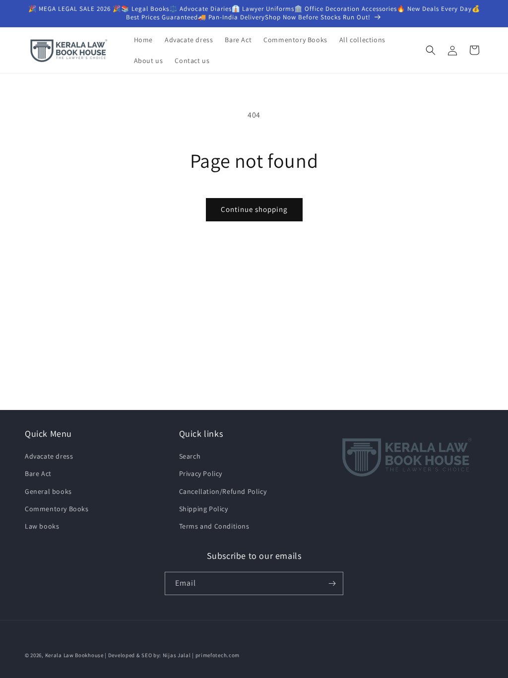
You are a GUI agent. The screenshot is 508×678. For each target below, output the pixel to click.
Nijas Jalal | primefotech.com (201, 655)
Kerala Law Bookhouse (74, 655)
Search (190, 456)
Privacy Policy (200, 473)
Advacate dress (49, 456)
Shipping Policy (203, 508)
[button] (431, 50)
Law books (42, 526)
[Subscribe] (332, 583)
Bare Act (38, 473)
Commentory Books (57, 508)
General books (48, 491)
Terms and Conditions (214, 526)
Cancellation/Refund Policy (223, 491)
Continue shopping (254, 209)
